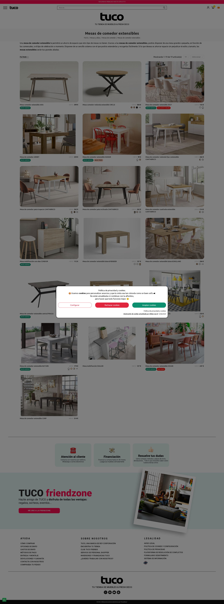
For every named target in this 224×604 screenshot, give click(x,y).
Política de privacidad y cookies (155, 311)
